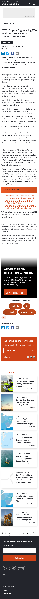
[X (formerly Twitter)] (31, 357)
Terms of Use (7, 579)
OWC (3, 318)
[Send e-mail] (19, 568)
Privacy (5, 575)
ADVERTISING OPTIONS (15, 293)
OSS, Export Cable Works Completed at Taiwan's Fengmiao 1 (24, 517)
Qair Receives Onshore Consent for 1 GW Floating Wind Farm (25, 402)
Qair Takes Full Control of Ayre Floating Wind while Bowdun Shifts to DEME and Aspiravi (25, 478)
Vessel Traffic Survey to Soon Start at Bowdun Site (25, 498)
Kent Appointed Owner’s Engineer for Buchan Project (24, 458)
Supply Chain (7, 42)
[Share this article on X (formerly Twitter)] (7, 327)
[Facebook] (28, 357)
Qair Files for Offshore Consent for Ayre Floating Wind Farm (24, 439)
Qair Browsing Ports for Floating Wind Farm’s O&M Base (25, 383)
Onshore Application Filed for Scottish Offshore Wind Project (24, 421)
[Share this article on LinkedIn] (3, 53)
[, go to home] (10, 3)
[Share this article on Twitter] (7, 53)
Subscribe (11, 350)
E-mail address (8, 545)
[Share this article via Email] (17, 53)
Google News (27, 312)
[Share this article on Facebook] (12, 53)
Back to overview (9, 23)
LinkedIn (16, 306)
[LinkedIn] (34, 357)
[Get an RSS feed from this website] (23, 568)
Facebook (10, 312)
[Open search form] (30, 3)
